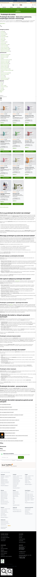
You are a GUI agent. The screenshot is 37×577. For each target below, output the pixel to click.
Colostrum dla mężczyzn (4, 47)
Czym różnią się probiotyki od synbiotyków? (7, 427)
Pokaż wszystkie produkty (4, 207)
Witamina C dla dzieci (4, 496)
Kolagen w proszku (28, 482)
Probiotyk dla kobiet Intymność (4, 168)
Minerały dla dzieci (15, 491)
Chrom (14, 502)
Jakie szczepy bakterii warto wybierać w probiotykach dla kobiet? (11, 414)
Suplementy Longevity (4, 79)
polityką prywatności (19, 460)
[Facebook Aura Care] (20, 558)
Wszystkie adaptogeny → (5, 485)
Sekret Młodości (27, 512)
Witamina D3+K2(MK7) (4, 498)
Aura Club (20, 537)
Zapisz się (21, 457)
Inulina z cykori (3, 85)
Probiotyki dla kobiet (4, 36)
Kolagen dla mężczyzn (28, 479)
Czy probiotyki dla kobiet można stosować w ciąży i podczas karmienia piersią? (14, 435)
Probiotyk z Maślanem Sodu (5, 48)
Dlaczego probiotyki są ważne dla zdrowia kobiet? (9, 409)
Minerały (14, 490)
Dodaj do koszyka (6, 151)
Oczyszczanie (3, 76)
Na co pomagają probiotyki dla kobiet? (7, 412)
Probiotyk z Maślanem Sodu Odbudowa (5, 141)
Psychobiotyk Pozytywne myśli (17, 116)
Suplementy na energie (4, 55)
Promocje (32, 7)
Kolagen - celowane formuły (29, 475)
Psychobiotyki (3, 32)
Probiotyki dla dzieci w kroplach (17, 478)
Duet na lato (3, 75)
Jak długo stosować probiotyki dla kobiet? (7, 422)
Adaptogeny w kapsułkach (5, 482)
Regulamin (2, 550)
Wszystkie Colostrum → (4, 517)
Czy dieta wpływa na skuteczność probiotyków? (8, 438)
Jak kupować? (3, 540)
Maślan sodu (3, 39)
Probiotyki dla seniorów (16, 481)
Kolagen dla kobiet (27, 478)
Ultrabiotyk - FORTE (28, 140)
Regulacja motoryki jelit (4, 74)
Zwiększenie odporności (4, 66)
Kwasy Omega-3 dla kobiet (29, 495)
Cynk (13, 497)
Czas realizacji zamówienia (5, 537)
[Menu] (2, 5)
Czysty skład (21, 540)
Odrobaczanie (3, 43)
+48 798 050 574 (22, 553)
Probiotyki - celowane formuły (17, 475)
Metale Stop (27, 511)
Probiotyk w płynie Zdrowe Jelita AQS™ (5, 194)
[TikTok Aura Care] (22, 558)
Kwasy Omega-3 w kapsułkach (29, 498)
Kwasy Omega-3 (27, 490)
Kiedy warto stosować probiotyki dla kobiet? (8, 417)
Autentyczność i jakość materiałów (6, 556)
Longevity (2, 40)
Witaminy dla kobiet (4, 492)
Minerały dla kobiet (16, 492)
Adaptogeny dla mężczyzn (5, 481)
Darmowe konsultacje (4, 548)
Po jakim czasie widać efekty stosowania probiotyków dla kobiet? (11, 440)
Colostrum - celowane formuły (5, 508)
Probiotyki (2, 31)
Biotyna (2, 82)
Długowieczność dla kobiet (5, 49)
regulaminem (13, 460)
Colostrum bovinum (4, 86)
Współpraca (3, 554)
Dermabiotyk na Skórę (17, 140)
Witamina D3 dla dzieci (4, 495)
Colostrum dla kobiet (4, 45)
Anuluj (1, 91)
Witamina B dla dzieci (4, 497)
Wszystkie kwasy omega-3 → (29, 502)
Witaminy (2, 490)
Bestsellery (18, 7)
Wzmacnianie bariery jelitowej (5, 72)
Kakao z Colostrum (3, 515)
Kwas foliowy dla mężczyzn (5, 502)
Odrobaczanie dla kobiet (4, 522)
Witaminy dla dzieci (4, 491)
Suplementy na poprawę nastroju (6, 59)
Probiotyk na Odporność (29, 167)
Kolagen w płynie (27, 481)
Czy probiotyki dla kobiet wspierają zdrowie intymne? (9, 430)
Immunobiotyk (3, 513)
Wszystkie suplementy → (29, 513)
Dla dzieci (11, 7)
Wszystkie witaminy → (4, 503)
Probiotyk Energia (16, 167)
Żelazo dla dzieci (15, 495)
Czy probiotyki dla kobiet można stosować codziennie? (9, 420)
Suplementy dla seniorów (4, 78)
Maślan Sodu (15, 508)
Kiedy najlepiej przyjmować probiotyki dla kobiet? (9, 425)
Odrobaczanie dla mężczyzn (5, 523)
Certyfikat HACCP (4, 574)
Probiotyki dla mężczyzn (4, 44)
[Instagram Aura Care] (19, 558)
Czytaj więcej (2, 23)
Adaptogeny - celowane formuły (6, 475)
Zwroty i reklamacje (4, 553)
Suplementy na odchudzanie (5, 54)
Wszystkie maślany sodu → (17, 511)
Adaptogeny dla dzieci (4, 479)
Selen (14, 503)
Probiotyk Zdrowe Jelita (29, 115)
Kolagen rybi (27, 480)
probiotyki (11, 304)
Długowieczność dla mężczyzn (5, 51)
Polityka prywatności (4, 551)
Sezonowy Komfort (28, 508)
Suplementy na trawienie (4, 62)
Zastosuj (1, 450)
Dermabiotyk (3, 35)
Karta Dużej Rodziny (22, 542)
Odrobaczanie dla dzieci (4, 521)
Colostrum (2, 507)
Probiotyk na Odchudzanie (5, 115)
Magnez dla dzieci (15, 496)
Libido (2, 58)
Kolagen (26, 474)
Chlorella (2, 89)
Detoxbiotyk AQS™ (16, 193)
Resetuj (4, 450)
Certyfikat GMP (9, 574)
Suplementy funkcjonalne (29, 507)
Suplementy (4, 7)
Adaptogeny (3, 474)
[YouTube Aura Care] (24, 558)
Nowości (25, 7)
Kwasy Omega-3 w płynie (29, 497)
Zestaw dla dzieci (3, 524)
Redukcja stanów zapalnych (5, 63)
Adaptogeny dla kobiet (4, 480)
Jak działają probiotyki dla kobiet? (6, 407)
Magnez (14, 498)
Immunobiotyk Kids (3, 514)
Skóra (2, 71)
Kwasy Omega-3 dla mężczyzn (29, 496)
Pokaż (1, 90)
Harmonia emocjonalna (4, 67)
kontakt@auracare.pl (22, 551)
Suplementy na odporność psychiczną (6, 70)
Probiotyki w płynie (15, 482)
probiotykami (17, 280)
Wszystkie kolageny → (28, 484)
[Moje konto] (33, 5)
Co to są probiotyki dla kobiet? (5, 404)
